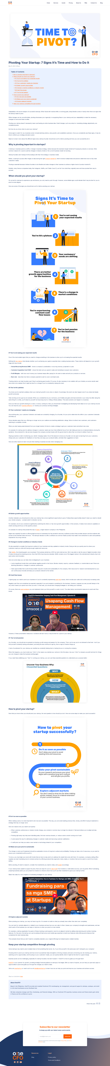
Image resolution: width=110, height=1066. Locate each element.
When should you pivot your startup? (24, 76)
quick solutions (25, 589)
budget (60, 865)
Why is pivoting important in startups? (24, 74)
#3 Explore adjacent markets (23, 101)
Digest (38, 529)
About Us (78, 3)
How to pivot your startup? (21, 94)
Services (56, 3)
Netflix (13, 552)
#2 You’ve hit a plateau (21, 81)
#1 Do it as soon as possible (23, 96)
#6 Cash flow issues (21, 90)
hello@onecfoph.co (39, 968)
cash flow (58, 579)
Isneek (63, 3)
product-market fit (50, 158)
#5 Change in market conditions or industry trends (29, 88)
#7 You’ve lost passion (21, 92)
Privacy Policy (64, 1040)
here (21, 976)
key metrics (19, 361)
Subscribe (67, 1036)
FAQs (86, 3)
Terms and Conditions (54, 1060)
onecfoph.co (18, 968)
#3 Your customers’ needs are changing (26, 83)
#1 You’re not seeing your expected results (27, 78)
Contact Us (94, 3)
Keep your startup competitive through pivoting (27, 103)
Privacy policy (52, 1057)
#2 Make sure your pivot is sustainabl (26, 99)
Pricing (71, 3)
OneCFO (11, 962)
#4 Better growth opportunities (24, 85)
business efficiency (27, 405)
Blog (101, 3)
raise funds (54, 868)
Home (48, 3)
